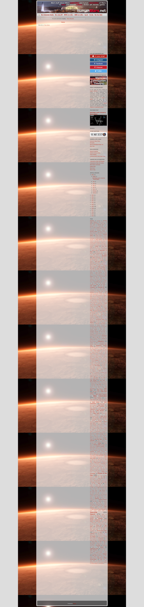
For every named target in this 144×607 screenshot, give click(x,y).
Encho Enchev (97, 310)
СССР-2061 (101, 563)
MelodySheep (97, 431)
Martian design (98, 421)
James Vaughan (97, 350)
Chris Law (96, 279)
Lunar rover (103, 379)
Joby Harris (92, 356)
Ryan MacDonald (104, 494)
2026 (93, 174)
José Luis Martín (104, 360)
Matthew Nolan (99, 427)
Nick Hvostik (104, 448)
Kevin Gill (91, 365)
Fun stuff (97, 323)
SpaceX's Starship (94, 151)
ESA (101, 312)
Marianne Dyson (94, 383)
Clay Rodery (94, 283)
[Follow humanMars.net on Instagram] (98, 61)
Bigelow (93, 257)
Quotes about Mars (101, 478)
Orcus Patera (104, 458)
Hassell (99, 335)
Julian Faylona (100, 361)
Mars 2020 (97, 387)
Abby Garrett (101, 222)
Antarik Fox (103, 242)
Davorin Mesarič (97, 296)
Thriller (100, 541)
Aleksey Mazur (104, 227)
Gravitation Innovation (94, 331)
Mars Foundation (93, 405)
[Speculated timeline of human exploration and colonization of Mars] (98, 84)
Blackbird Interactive (94, 258)
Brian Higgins (98, 265)
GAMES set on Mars (78, 15)
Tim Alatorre (92, 544)
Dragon (99, 306)
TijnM (104, 543)
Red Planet (98, 482)
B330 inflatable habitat (98, 253)
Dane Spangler (99, 292)
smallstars (96, 506)
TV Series (100, 547)
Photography (92, 473)
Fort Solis (98, 322)
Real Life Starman (97, 480)
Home (63, 22)
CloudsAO (92, 284)
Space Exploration (102, 509)
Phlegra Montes (97, 471)
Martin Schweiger (93, 424)
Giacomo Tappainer (94, 329)
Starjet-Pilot (98, 517)
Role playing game (93, 491)
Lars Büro (93, 369)
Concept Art (101, 287)
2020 (93, 204)
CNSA (97, 284)
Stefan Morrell (104, 521)
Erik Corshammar (94, 311)
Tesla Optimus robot (101, 533)
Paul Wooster (100, 466)
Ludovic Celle (92, 376)
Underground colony (94, 548)
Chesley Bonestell (102, 276)
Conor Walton (102, 288)
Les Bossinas (96, 372)
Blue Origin (96, 260)
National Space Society (94, 447)
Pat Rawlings (103, 463)
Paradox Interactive (97, 462)
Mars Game (101, 405)
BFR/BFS (104, 256)
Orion (92, 459)
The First (100, 536)
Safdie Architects (101, 495)
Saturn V (103, 498)
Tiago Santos (99, 543)
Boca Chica (97, 261)
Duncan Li (105, 306)
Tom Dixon (104, 544)
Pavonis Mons (99, 467)
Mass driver (100, 424)
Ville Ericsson (99, 551)
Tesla (101, 532)
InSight (96, 342)
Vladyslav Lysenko (98, 552)
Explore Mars (93, 166)
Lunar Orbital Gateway (94, 379)
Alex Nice (93, 228)
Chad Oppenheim (100, 275)
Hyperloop (104, 338)
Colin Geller (102, 285)
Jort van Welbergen (95, 360)
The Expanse (93, 536)
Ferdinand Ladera (99, 318)
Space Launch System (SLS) (97, 510)
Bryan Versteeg (101, 266)
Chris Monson (102, 279)
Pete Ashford (96, 469)
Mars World (105, 419)
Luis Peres (99, 376)
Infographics (101, 341)
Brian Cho (92, 265)
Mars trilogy (94, 419)
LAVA (98, 369)
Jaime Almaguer (93, 349)
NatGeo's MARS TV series (99, 444)
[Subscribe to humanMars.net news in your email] (98, 57)
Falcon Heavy (92, 318)
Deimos (99, 298)
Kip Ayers (104, 365)
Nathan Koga (92, 446)
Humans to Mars (97, 338)
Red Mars (93, 482)
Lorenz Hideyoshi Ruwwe (96, 373)
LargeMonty (105, 368)
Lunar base (95, 377)
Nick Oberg (101, 450)
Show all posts (70, 18)
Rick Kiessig (104, 486)
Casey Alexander (98, 272)
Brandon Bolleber (93, 264)
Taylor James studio (94, 529)
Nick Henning (98, 448)
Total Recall (105, 545)
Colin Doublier (93, 285)
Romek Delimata (102, 491)
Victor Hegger (92, 551)
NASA (99, 443)
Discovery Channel (96, 299)
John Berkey (96, 357)
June (94, 183)
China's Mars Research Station (96, 277)
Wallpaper (105, 553)
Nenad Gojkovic (103, 447)
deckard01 (103, 296)
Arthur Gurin (103, 247)
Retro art (100, 483)
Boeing (104, 261)
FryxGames (92, 323)
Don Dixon (94, 303)
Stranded (91, 525)
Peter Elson (92, 470)
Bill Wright (98, 257)
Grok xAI (104, 333)
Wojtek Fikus (102, 559)
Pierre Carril (100, 475)
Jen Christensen (100, 353)
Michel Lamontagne (100, 433)
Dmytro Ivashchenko (93, 302)
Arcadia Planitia (93, 243)
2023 (93, 198)
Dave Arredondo (99, 295)
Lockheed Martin (104, 372)
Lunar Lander (103, 377)
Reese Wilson (104, 482)
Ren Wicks (94, 483)
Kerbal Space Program (95, 364)
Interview (97, 346)
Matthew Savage (96, 428)
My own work (104, 441)
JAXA (102, 352)
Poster (96, 476)
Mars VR (99, 419)
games (91, 99)
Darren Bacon (102, 294)
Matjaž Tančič (96, 425)
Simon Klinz (93, 505)
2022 (93, 200)
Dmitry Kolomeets (102, 300)
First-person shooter (100, 319)
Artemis (96, 246)
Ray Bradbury (99, 479)
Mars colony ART (59, 15)
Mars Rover (104, 416)
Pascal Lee (105, 462)
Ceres (94, 275)
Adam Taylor (103, 223)
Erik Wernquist (93, 312)
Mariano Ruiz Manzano (103, 383)
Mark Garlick (99, 384)
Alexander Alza (99, 228)
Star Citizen (97, 515)
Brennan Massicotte (101, 264)
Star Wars (103, 515)
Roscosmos (97, 494)
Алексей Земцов (94, 563)
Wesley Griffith (96, 556)
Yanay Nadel (92, 560)
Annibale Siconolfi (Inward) (95, 242)
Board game (101, 260)
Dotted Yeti (96, 304)
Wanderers (101, 555)
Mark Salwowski (100, 385)
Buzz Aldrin (92, 268)
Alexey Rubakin (102, 231)
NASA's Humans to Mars (95, 152)
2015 (93, 213)
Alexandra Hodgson (94, 231)
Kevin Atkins (103, 364)
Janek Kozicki (104, 350)
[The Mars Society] (98, 136)
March (94, 189)
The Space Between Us (102, 540)
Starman (92, 518)
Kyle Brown (99, 368)
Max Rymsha (99, 429)
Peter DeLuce (103, 469)
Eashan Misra (98, 307)
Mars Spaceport (103, 417)
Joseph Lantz (93, 361)
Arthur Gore (96, 247)
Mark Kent (105, 384)
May (94, 185)
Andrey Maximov (99, 239)
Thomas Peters (94, 541)
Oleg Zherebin (95, 454)
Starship (91, 15)
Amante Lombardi (99, 235)
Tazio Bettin (103, 529)
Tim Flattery (98, 544)
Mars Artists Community (95, 164)
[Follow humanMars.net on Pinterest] (98, 68)
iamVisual (92, 339)
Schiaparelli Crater (93, 499)
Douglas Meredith (102, 304)
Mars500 (93, 420)
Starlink (104, 517)
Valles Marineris (93, 549)
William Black (99, 557)
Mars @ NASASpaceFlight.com (96, 144)
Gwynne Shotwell (93, 335)
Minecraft (96, 436)
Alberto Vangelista (96, 227)
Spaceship (93, 512)
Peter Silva (97, 470)
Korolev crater (92, 368)
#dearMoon (92, 220)
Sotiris (101, 506)
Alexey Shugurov (93, 232)
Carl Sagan (103, 269)
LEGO (99, 370)
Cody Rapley (102, 284)
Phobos (103, 471)
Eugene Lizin (103, 314)
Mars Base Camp (96, 391)
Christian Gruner (99, 280)
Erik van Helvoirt (102, 311)
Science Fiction (102, 499)
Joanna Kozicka (103, 354)
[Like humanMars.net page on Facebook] (98, 64)
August (94, 176)
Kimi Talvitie (97, 365)
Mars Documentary (103, 400)
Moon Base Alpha (98, 439)
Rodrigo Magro (94, 490)
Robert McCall (100, 487)
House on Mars (95, 337)
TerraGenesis (95, 532)
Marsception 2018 (101, 420)
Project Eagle (102, 476)
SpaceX (86, 15)
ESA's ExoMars (93, 154)
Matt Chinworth (103, 425)
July (94, 181)
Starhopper (92, 517)
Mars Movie (92, 412)
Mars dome (95, 402)
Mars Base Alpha (98, 15)
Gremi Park (92, 333)
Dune (93, 307)
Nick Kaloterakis (94, 450)
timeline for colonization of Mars (96, 107)
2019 (93, 206)
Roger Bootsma (102, 490)
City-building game (97, 281)
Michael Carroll (96, 432)
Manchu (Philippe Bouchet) (95, 381)
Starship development (95, 519)
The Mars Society (100, 537)
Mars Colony (97, 398)
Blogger (74, 603)
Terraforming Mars (102, 530)
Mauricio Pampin (104, 428)
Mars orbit (96, 413)
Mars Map (92, 410)
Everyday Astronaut (93, 315)
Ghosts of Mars (102, 327)
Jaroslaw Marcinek (95, 352)
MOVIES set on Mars (68, 15)
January (94, 192)
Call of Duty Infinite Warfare (95, 269)
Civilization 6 (104, 281)
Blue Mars (101, 258)
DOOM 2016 (99, 303)
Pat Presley (97, 463)
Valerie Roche (103, 548)
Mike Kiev (96, 435)
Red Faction (104, 480)
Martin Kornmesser (101, 423)
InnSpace (91, 342)
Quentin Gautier (93, 478)
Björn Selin (104, 257)
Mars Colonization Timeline (47, 15)
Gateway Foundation (101, 325)
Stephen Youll (100, 522)
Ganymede (92, 325)
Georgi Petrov (94, 327)
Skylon (98, 505)
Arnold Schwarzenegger (101, 243)
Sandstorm (97, 498)
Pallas (91, 462)
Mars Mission (100, 410)
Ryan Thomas (93, 495)
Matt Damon (92, 427)
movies (103, 97)
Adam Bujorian (96, 223)
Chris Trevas (92, 280)
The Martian (100, 539)
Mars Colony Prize (100, 399)
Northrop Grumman (101, 451)
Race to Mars (92, 479)
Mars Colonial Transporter (101, 394)
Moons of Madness (101, 440)
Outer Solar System (99, 459)
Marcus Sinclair (104, 381)
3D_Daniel (98, 220)
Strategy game (99, 525)
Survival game (98, 526)
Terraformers (92, 530)
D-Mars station (100, 291)
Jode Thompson (99, 356)
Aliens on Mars (98, 234)
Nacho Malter (93, 443)
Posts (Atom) (47, 25)
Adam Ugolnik (92, 224)
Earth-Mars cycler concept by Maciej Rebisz (98, 179)
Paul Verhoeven (94, 466)
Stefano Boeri (93, 522)
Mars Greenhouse (101, 406)
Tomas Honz (92, 545)
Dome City (105, 302)
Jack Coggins (102, 348)
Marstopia (92, 421)
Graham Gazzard (102, 330)
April (94, 187)
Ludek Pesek (103, 375)
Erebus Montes (104, 310)
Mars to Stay (92, 169)
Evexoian (100, 315)
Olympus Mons (103, 454)
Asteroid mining (95, 250)
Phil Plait (102, 470)
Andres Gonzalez (99, 238)
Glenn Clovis (102, 329)
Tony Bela (98, 545)
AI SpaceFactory (100, 226)
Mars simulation (95, 417)
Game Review (103, 323)
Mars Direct (92, 168)
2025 (93, 195)
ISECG (102, 346)
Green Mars (103, 331)
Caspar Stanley (98, 273)
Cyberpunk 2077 (93, 291)
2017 (93, 210)
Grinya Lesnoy (98, 333)
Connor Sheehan (93, 288)
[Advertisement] (98, 34)
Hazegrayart (104, 335)
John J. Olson (102, 357)
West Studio (103, 556)
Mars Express (102, 403)
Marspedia (92, 142)
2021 (93, 202)
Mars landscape (101, 409)
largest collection (93, 91)
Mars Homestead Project (95, 407)
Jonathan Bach (104, 358)
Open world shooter (99, 455)
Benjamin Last (97, 256)
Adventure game (101, 224)
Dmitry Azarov (94, 300)
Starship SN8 (97, 521)
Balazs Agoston (96, 254)
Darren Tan (92, 295)
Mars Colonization (100, 396)
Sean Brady (95, 501)
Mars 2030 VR (99, 388)
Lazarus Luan (103, 369)
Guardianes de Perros (94, 334)
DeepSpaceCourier (93, 298)
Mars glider (92, 406)
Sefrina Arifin (98, 502)
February (95, 190)
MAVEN (93, 429)
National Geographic (100, 446)
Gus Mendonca (103, 334)
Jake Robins (100, 349)
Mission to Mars (103, 436)
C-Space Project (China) (100, 268)
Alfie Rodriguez (100, 232)
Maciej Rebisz (102, 380)
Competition (92, 287)
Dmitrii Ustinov (104, 299)
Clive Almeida (102, 283)
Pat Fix (92, 463)
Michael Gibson (103, 432)
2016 (93, 212)
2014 (93, 215)
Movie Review (97, 441)
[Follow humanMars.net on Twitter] (98, 72)
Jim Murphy (96, 354)
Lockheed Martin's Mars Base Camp (97, 156)
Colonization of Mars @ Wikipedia (97, 161)
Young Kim (99, 560)
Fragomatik (103, 322)
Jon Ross (98, 358)
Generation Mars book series (95, 326)
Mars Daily (92, 146)
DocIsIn (100, 302)
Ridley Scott (93, 487)
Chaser (96, 276)
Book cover (92, 262)
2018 (93, 208)
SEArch (100, 501)
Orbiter (99, 458)
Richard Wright (98, 486)
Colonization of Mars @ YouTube (97, 163)
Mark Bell (93, 384)
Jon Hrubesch (92, 358)
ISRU (106, 346)
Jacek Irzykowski (95, 348)
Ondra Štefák (92, 455)
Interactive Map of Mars (95, 141)
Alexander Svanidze (101, 230)
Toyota (93, 547)
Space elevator (94, 509)
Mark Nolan (93, 385)
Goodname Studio (93, 330)
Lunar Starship (93, 380)
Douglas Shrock (93, 306)
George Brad (104, 326)
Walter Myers (94, 555)
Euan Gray (97, 314)
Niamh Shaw (92, 448)
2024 (93, 197)
